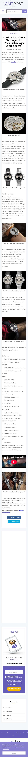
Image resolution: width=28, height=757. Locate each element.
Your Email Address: (14, 669)
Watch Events (7, 715)
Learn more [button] (6, 749)
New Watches (7, 708)
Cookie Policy (17, 733)
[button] (3, 11)
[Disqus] (14, 555)
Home (3, 733)
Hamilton (13, 62)
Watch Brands (7, 719)
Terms (9, 733)
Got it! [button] (14, 753)
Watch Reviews (7, 711)
